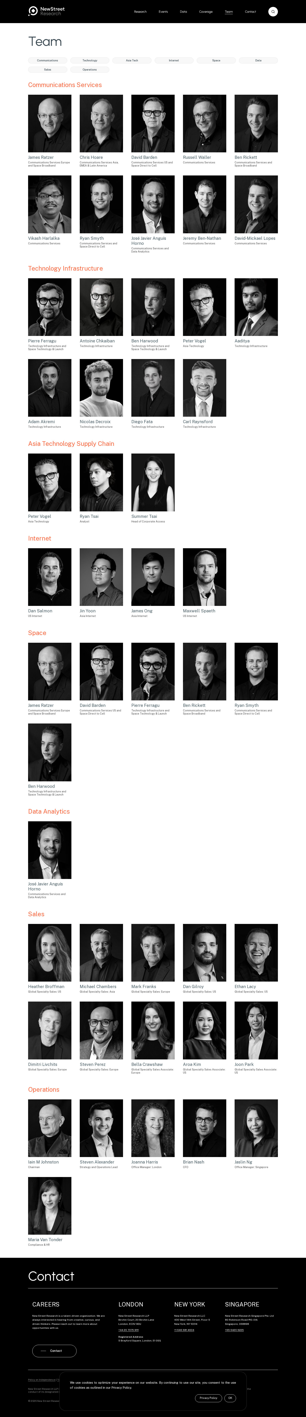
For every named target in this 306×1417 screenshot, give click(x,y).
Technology (89, 60)
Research (140, 12)
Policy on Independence (41, 1379)
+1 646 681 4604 (184, 1330)
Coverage (206, 12)
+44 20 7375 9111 (128, 1330)
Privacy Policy (208, 1398)
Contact (250, 12)
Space (216, 60)
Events (163, 12)
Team (229, 12)
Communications (47, 60)
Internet (174, 60)
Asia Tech (132, 60)
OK (230, 1398)
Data (183, 12)
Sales (47, 69)
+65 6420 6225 (234, 1330)
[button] (273, 12)
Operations (90, 69)
